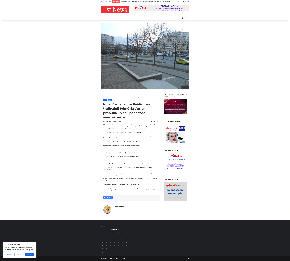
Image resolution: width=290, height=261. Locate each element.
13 (126, 239)
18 (118, 242)
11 (118, 239)
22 (106, 245)
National (113, 18)
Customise (10, 254)
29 (106, 248)
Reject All (19, 254)
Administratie (120, 18)
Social (142, 18)
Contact (160, 18)
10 (114, 239)
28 (102, 248)
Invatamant (136, 18)
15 (106, 242)
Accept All (29, 254)
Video (147, 18)
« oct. (102, 252)
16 (110, 242)
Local (109, 97)
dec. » (105, 252)
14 (102, 242)
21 (102, 245)
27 (126, 245)
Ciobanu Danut (107, 121)
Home (105, 97)
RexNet (123, 258)
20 (126, 242)
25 (118, 245)
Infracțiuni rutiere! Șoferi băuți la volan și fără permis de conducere (137, 1)
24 (114, 245)
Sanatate (128, 18)
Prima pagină (105, 18)
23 (110, 245)
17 (114, 242)
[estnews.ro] (115, 9)
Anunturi (153, 18)
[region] (19, 250)
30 (110, 248)
